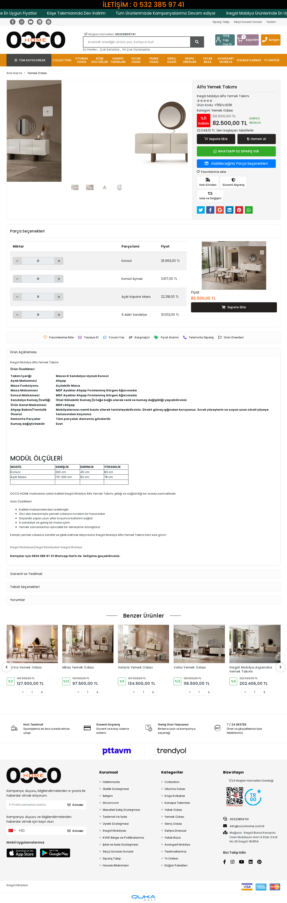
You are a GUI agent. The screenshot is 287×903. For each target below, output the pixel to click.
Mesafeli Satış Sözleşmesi (121, 810)
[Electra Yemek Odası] (32, 644)
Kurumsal (108, 772)
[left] (6, 667)
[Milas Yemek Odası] (87, 644)
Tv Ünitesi (171, 858)
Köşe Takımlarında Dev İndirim (61, 13)
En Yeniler (90, 49)
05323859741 (239, 819)
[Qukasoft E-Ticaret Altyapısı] (143, 898)
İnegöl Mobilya (71, 547)
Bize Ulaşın (233, 772)
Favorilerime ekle (213, 172)
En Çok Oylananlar (136, 49)
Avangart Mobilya (177, 844)
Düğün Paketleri (176, 865)
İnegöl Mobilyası (22, 547)
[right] (280, 667)
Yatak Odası (173, 810)
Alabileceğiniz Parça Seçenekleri (239, 163)
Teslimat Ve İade (115, 817)
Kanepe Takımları (177, 803)
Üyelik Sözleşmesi (116, 824)
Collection (172, 782)
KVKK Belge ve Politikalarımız (123, 837)
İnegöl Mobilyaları (47, 547)
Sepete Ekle (218, 139)
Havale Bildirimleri (116, 865)
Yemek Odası (174, 817)
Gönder (77, 805)
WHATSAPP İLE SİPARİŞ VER (238, 151)
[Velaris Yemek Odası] (143, 644)
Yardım (271, 22)
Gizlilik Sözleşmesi (116, 789)
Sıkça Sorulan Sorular (248, 22)
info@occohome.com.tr (247, 826)
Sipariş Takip (221, 22)
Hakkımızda (111, 782)
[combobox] (12, 830)
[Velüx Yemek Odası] (199, 644)
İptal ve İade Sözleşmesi (120, 844)
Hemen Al (258, 139)
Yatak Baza (173, 837)
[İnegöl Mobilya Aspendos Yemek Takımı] (254, 644)
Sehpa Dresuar (176, 830)
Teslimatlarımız (176, 851)
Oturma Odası (175, 789)
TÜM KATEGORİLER (32, 60)
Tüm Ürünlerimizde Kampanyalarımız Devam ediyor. (151, 13)
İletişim (274, 40)
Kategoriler (172, 772)
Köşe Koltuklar (175, 796)
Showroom (111, 803)
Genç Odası (173, 824)
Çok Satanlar (110, 49)
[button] (248, 40)
